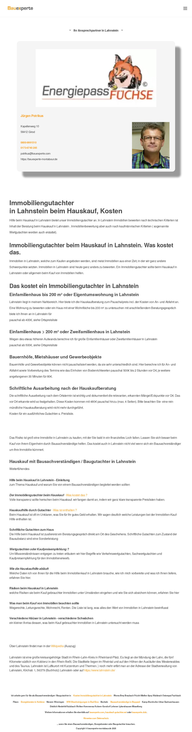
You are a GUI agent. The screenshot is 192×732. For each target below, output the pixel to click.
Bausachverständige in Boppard (125, 701)
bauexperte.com (96, 712)
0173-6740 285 (29, 147)
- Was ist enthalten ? (43, 510)
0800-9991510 (28, 142)
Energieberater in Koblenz (33, 701)
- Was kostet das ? (48, 495)
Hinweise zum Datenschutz (96, 718)
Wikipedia (57, 646)
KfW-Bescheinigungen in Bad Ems (83, 701)
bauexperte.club (139, 712)
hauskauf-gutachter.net (116, 712)
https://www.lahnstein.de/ (99, 670)
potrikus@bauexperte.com (35, 153)
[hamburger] (185, 8)
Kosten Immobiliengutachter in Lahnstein (92, 695)
